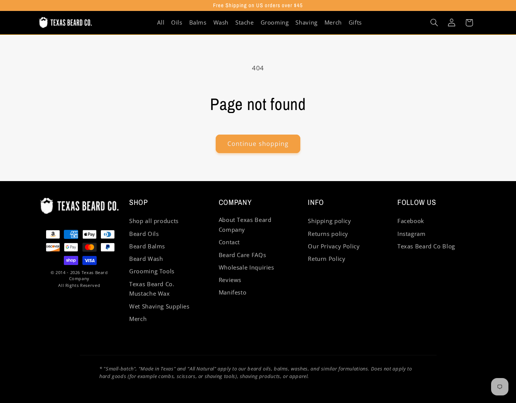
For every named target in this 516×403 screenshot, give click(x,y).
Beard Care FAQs (242, 255)
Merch (138, 318)
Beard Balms (147, 246)
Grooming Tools (152, 271)
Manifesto (233, 292)
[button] (434, 22)
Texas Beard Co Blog (426, 246)
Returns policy (328, 233)
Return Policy (326, 258)
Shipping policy (329, 221)
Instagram (411, 233)
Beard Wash (146, 258)
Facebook (410, 221)
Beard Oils (144, 233)
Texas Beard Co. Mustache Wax (151, 289)
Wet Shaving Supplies (159, 306)
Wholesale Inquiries (246, 267)
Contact (229, 242)
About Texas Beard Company (245, 224)
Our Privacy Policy (334, 246)
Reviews (230, 280)
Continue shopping (258, 144)
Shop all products (154, 221)
